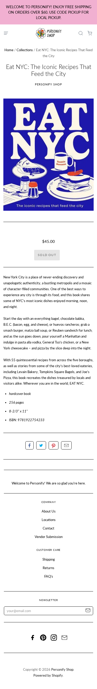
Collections (25, 50)
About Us (49, 511)
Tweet (41, 445)
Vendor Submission (49, 537)
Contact (48, 528)
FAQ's (48, 576)
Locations (49, 520)
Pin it (53, 445)
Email (66, 445)
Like (29, 445)
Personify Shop (48, 84)
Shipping (48, 559)
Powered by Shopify (48, 675)
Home (8, 50)
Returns (48, 568)
